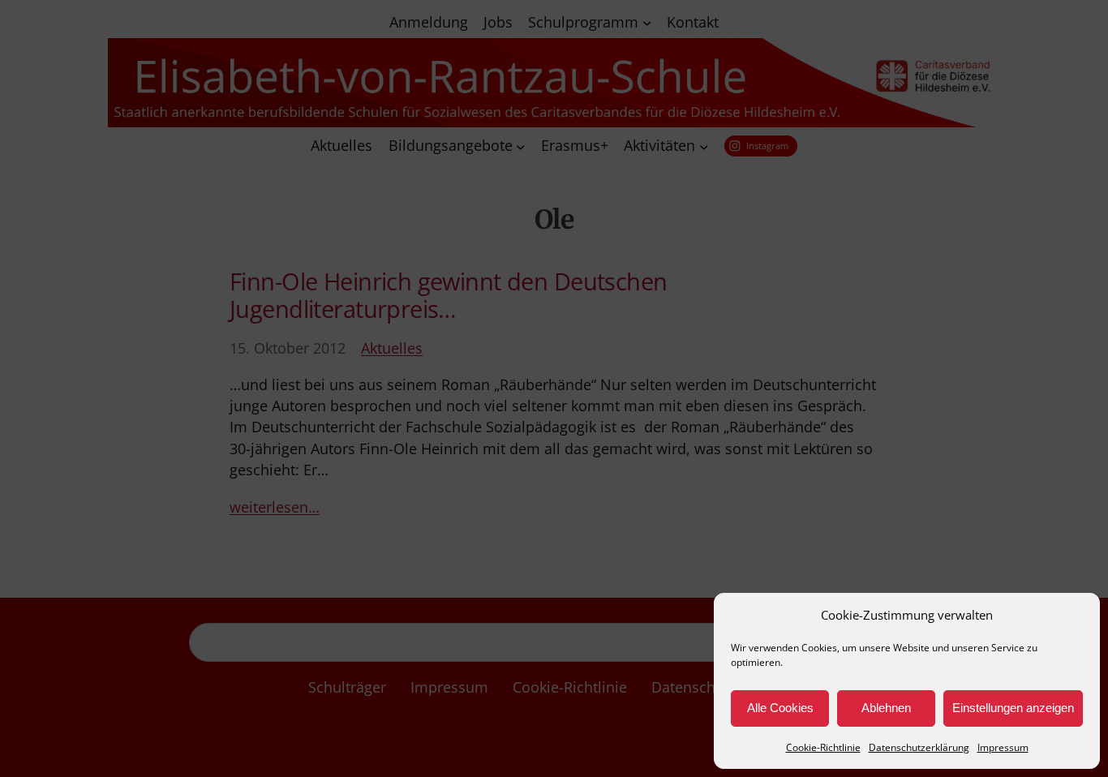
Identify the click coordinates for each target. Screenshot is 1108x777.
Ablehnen (886, 708)
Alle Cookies (780, 708)
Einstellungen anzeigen (1013, 708)
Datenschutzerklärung (919, 747)
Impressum (1003, 747)
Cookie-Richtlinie (823, 747)
